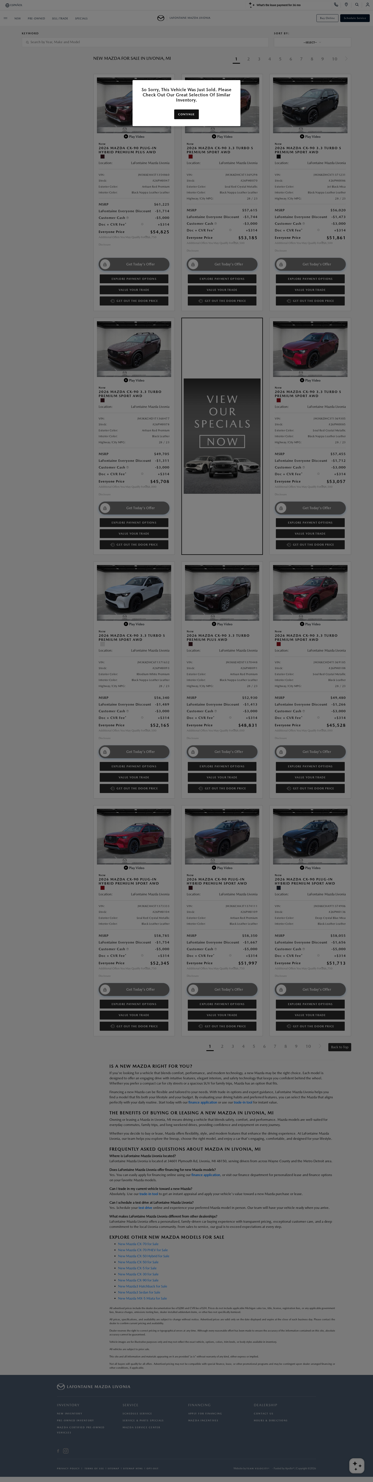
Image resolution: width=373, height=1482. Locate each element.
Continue (186, 114)
